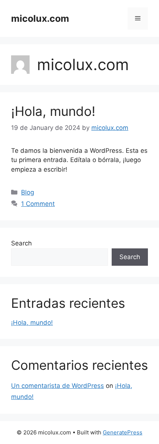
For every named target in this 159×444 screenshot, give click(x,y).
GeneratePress (122, 432)
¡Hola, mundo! (53, 111)
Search (21, 243)
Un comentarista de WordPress (57, 385)
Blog (27, 192)
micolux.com (40, 18)
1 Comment (38, 203)
